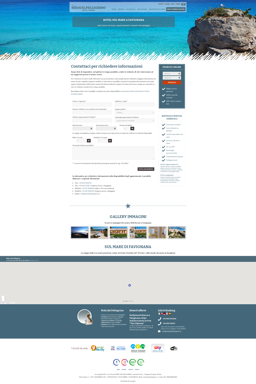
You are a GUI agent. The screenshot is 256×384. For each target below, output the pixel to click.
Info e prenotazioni (176, 9)
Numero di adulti (126, 125)
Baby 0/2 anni (77, 137)
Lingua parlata (120, 109)
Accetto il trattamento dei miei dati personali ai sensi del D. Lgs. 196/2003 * (101, 163)
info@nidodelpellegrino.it (90, 194)
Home (118, 369)
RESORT (121, 9)
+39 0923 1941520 (85, 183)
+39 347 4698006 (88, 188)
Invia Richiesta (146, 169)
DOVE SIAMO (142, 9)
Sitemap (178, 4)
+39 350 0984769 (88, 191)
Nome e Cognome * (79, 101)
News (172, 4)
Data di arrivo (77, 125)
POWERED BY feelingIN (128, 381)
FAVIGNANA (131, 9)
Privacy (137, 369)
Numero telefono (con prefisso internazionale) (89, 109)
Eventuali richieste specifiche (83, 145)
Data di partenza (102, 125)
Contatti (160, 4)
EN (183, 4)
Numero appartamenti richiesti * (84, 117)
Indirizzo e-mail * (121, 101)
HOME (114, 9)
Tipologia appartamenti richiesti (126, 117)
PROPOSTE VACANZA (157, 9)
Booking (167, 4)
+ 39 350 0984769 (181, 328)
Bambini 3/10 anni (100, 137)
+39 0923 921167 (84, 186)
